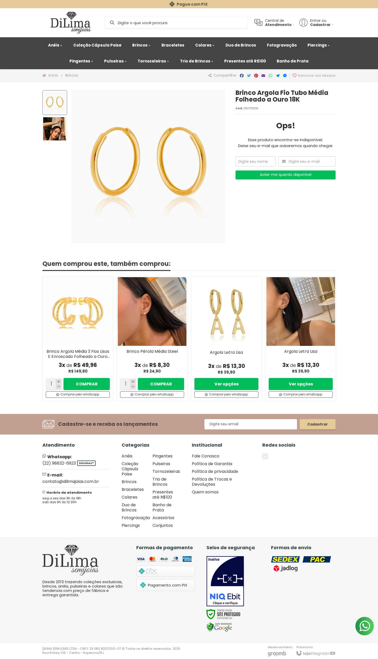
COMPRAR (87, 384)
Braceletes (133, 489)
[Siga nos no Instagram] (265, 456)
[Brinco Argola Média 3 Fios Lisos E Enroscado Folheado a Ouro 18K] (78, 338)
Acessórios (163, 518)
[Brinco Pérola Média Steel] (152, 338)
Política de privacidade (215, 471)
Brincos (71, 75)
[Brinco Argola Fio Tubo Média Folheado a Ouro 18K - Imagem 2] (54, 128)
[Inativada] (225, 581)
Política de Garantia (212, 464)
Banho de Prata (162, 507)
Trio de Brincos (159, 481)
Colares (129, 497)
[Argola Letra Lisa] (226, 338)
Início (53, 75)
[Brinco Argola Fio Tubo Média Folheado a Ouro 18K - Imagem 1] (54, 102)
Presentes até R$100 (162, 494)
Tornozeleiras (166, 471)
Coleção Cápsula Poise (130, 469)
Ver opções (226, 384)
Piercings (131, 525)
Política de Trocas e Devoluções (212, 481)
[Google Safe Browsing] (219, 627)
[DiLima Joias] (70, 22)
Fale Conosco (205, 456)
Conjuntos (162, 525)
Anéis (127, 456)
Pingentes (162, 456)
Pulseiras (161, 464)
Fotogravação (136, 518)
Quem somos (205, 492)
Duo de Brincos (129, 507)
